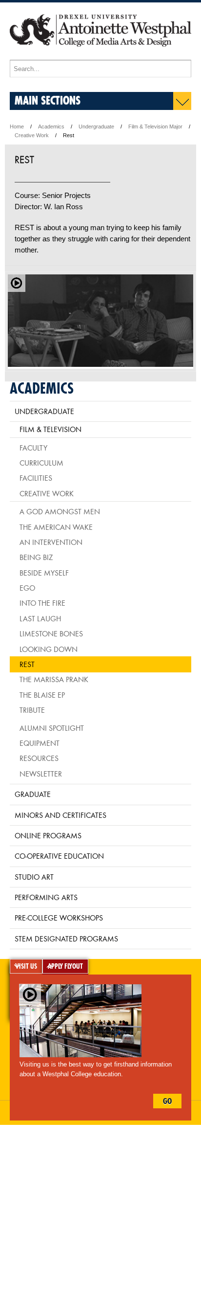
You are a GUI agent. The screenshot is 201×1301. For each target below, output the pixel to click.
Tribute (32, 710)
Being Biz (36, 557)
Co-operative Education (59, 856)
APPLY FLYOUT (65, 966)
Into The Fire (42, 603)
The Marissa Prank (54, 679)
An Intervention (51, 542)
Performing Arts (46, 897)
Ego (27, 588)
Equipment (40, 743)
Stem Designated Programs (66, 938)
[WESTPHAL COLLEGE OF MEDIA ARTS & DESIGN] (100, 55)
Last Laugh (40, 618)
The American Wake (56, 527)
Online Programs (48, 835)
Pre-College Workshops (59, 917)
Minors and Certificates (60, 815)
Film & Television (50, 429)
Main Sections (47, 100)
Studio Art (34, 877)
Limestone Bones (51, 633)
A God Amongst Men (60, 511)
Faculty (33, 447)
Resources (39, 758)
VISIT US (26, 966)
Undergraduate (96, 126)
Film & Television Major (155, 126)
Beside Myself (44, 573)
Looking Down (49, 649)
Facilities (36, 478)
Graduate (33, 794)
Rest (27, 664)
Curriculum (41, 463)
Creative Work (32, 135)
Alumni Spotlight (52, 728)
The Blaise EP (42, 695)
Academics (51, 126)
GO (167, 1101)
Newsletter (41, 773)
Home (17, 126)
